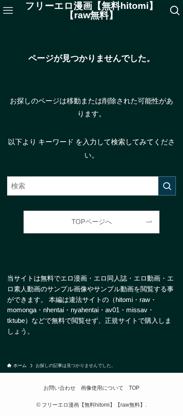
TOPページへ (92, 221)
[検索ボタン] (175, 10)
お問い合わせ (60, 388)
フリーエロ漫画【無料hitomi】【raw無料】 (91, 10)
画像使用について (102, 388)
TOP (134, 388)
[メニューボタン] (8, 10)
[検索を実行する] (167, 186)
